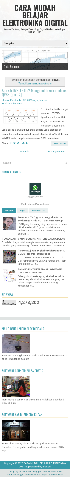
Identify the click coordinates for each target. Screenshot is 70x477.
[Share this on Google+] (18, 143)
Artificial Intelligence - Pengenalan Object (28, 71)
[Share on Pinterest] (23, 143)
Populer (9, 210)
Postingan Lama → (58, 151)
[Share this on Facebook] (10, 143)
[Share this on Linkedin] (27, 143)
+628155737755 (35, 197)
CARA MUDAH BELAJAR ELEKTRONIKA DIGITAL (35, 15)
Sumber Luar (38, 210)
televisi (43, 100)
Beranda (24, 151)
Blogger (47, 466)
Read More (60, 143)
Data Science (11, 66)
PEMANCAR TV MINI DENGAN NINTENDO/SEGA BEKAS (33, 238)
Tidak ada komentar (12, 103)
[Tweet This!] (14, 143)
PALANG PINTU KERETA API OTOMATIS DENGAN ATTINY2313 (40, 271)
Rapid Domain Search (52, 474)
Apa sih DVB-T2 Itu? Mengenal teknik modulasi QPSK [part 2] (34, 92)
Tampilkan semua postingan (35, 83)
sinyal (35, 100)
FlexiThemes (24, 471)
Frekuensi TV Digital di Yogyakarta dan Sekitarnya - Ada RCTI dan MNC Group (40, 219)
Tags (22, 210)
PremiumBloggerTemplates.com (23, 474)
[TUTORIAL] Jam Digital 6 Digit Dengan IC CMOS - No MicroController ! (41, 252)
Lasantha (56, 471)
